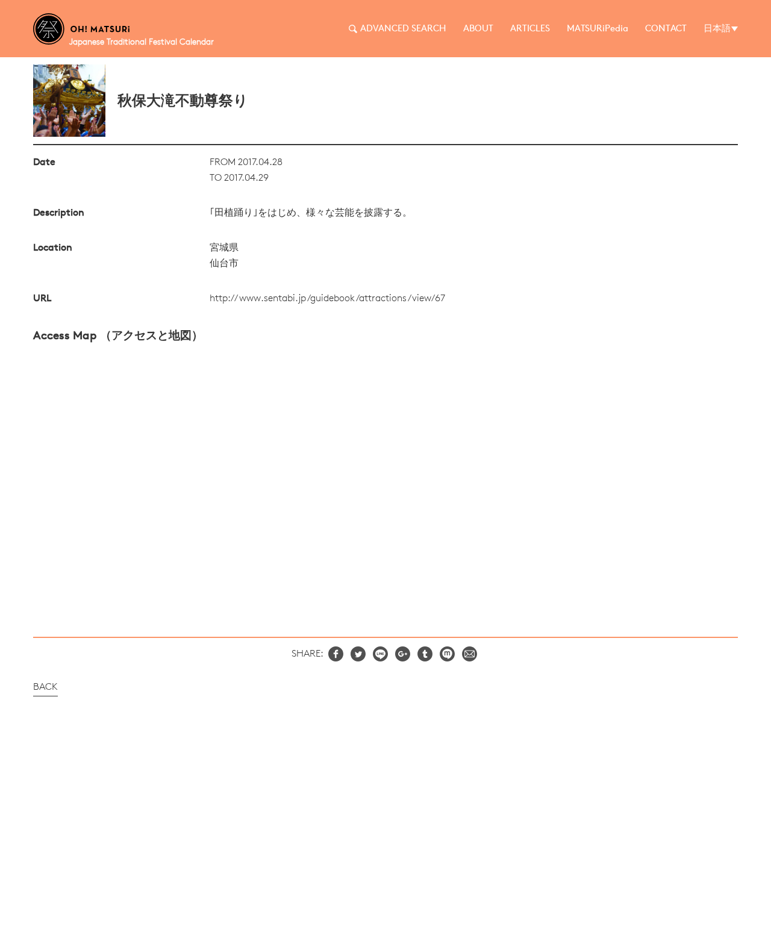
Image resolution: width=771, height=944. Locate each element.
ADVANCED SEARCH (403, 29)
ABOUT (478, 29)
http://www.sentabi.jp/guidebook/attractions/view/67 (327, 299)
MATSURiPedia (597, 29)
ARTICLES (530, 29)
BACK (45, 687)
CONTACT (666, 29)
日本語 (717, 29)
